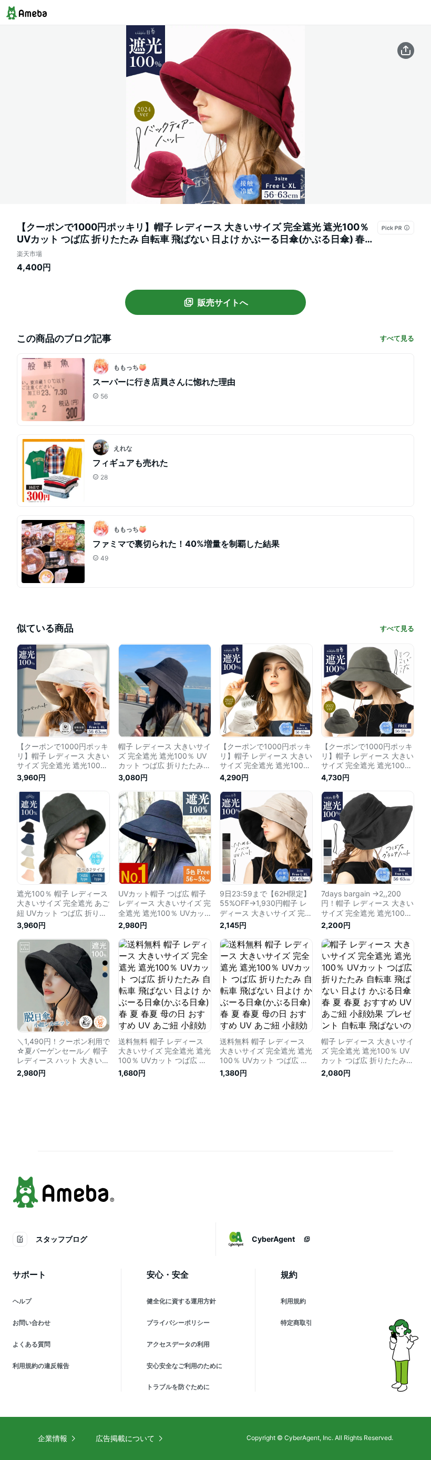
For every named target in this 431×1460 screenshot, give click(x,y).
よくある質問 (31, 1344)
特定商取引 (296, 1322)
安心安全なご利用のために (184, 1366)
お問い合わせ (31, 1322)
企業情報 (52, 1438)
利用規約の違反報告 (41, 1366)
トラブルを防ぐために (178, 1387)
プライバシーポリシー (178, 1322)
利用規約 (293, 1301)
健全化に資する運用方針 (181, 1301)
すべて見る (397, 338)
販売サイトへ (223, 302)
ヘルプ (22, 1301)
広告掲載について (125, 1438)
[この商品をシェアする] (405, 50)
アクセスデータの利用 (178, 1344)
